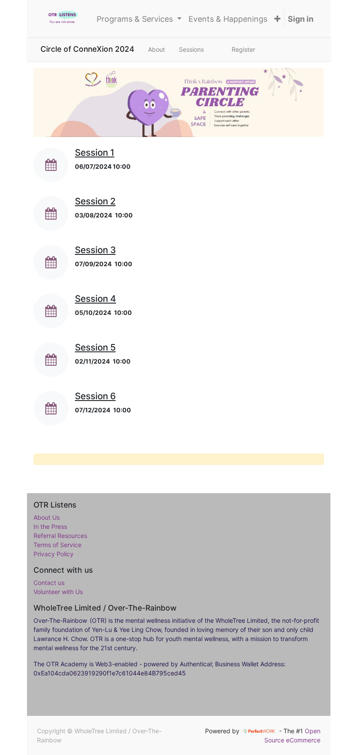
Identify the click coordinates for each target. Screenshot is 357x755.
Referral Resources (60, 535)
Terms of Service (57, 544)
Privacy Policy (54, 554)
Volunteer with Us (58, 591)
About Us (47, 517)
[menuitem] (228, 19)
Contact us (49, 582)
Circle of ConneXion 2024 (87, 48)
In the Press (50, 526)
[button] (277, 19)
